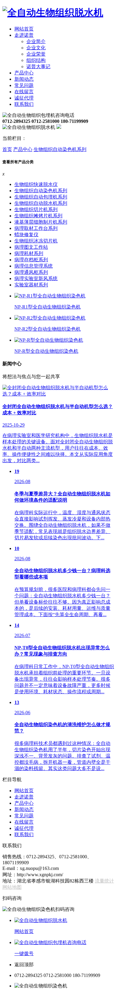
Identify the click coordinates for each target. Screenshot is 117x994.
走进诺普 (24, 35)
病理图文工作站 (31, 247)
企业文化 (36, 47)
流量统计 (104, 880)
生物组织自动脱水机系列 (40, 203)
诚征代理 (24, 97)
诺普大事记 (38, 66)
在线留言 (24, 91)
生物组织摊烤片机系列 (38, 215)
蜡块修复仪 (26, 234)
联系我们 (24, 104)
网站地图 (12, 887)
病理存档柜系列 (31, 259)
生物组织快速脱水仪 (36, 184)
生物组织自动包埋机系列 (40, 196)
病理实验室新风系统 (36, 278)
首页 (7, 149)
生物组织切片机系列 (36, 209)
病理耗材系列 (28, 253)
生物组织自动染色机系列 (60, 149)
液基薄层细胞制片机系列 (40, 222)
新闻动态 (24, 79)
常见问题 (24, 85)
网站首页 (24, 28)
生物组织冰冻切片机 (36, 240)
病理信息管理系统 (33, 265)
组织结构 (36, 60)
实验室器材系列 (31, 284)
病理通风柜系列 (31, 272)
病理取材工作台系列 (36, 228)
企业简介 (36, 41)
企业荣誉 (36, 54)
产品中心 (24, 72)
